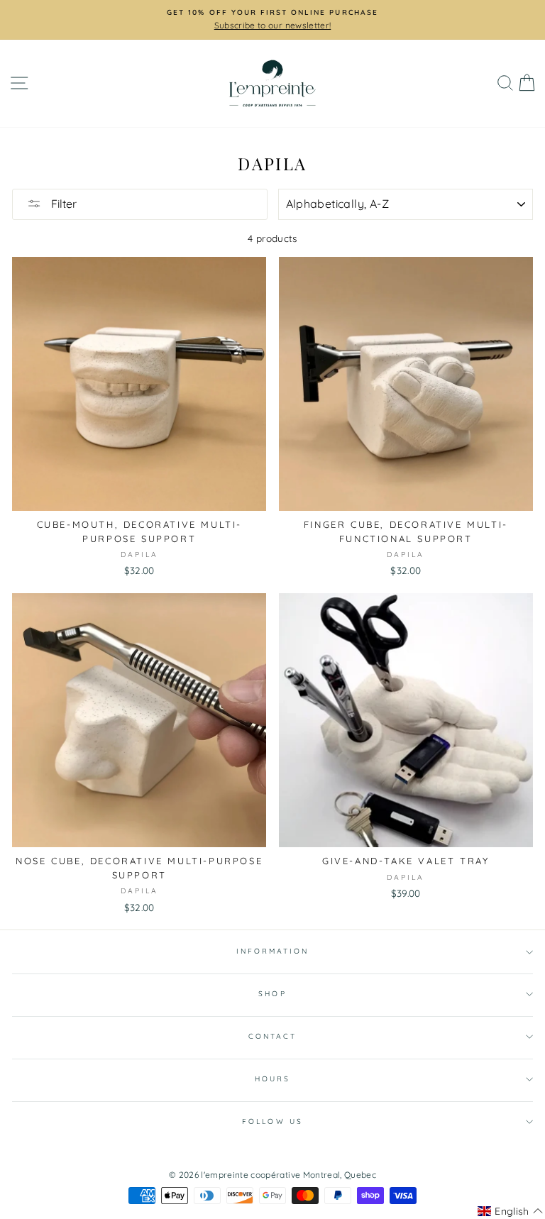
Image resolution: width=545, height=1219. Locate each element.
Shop (272, 993)
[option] (272, 20)
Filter (62, 204)
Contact (272, 1036)
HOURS (272, 1078)
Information (272, 951)
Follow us (272, 1121)
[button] (510, 1211)
